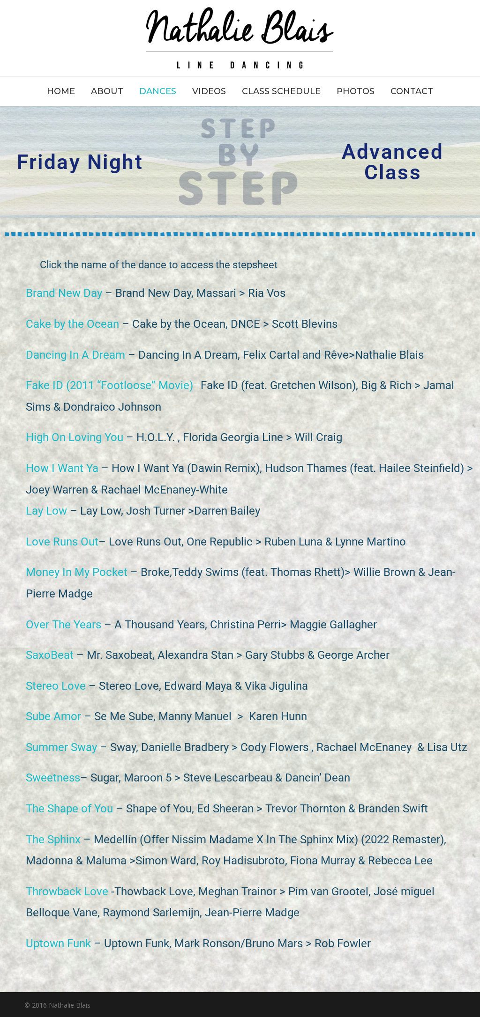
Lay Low (46, 510)
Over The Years (63, 624)
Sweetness (53, 777)
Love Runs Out (62, 541)
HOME (61, 91)
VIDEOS (209, 91)
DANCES (157, 91)
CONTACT (411, 91)
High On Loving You (74, 437)
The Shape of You (69, 808)
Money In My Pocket (77, 572)
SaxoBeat (50, 655)
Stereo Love (56, 686)
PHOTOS (356, 91)
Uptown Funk (58, 943)
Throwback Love (67, 891)
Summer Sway (61, 747)
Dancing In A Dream (75, 354)
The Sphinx (53, 839)
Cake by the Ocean (72, 324)
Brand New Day (64, 293)
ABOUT (107, 91)
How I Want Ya (62, 468)
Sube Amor (53, 716)
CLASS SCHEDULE (281, 91)
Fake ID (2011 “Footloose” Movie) (109, 385)
